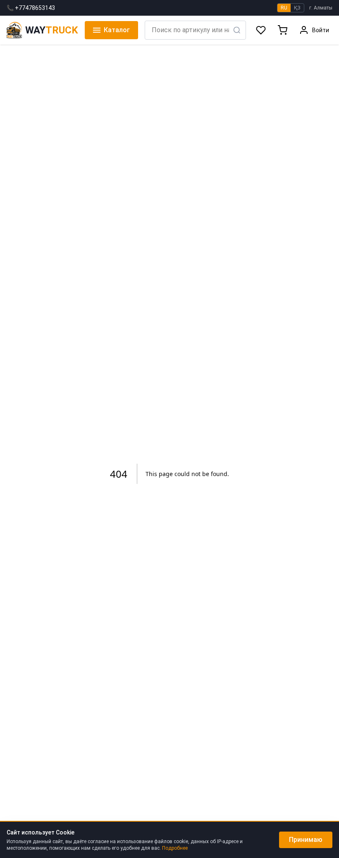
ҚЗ (297, 8)
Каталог (117, 30)
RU (284, 8)
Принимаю (305, 840)
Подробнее (175, 848)
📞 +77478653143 (31, 8)
